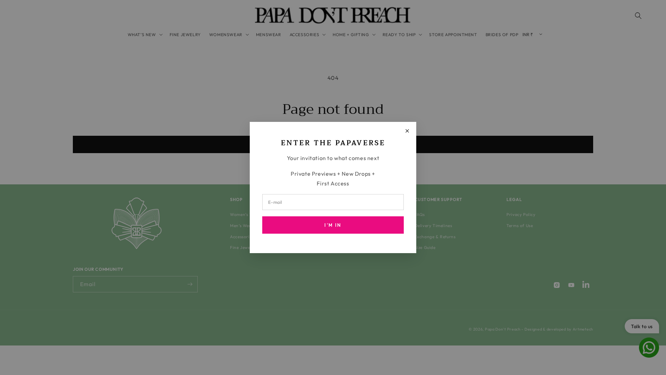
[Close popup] (407, 130)
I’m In (332, 225)
